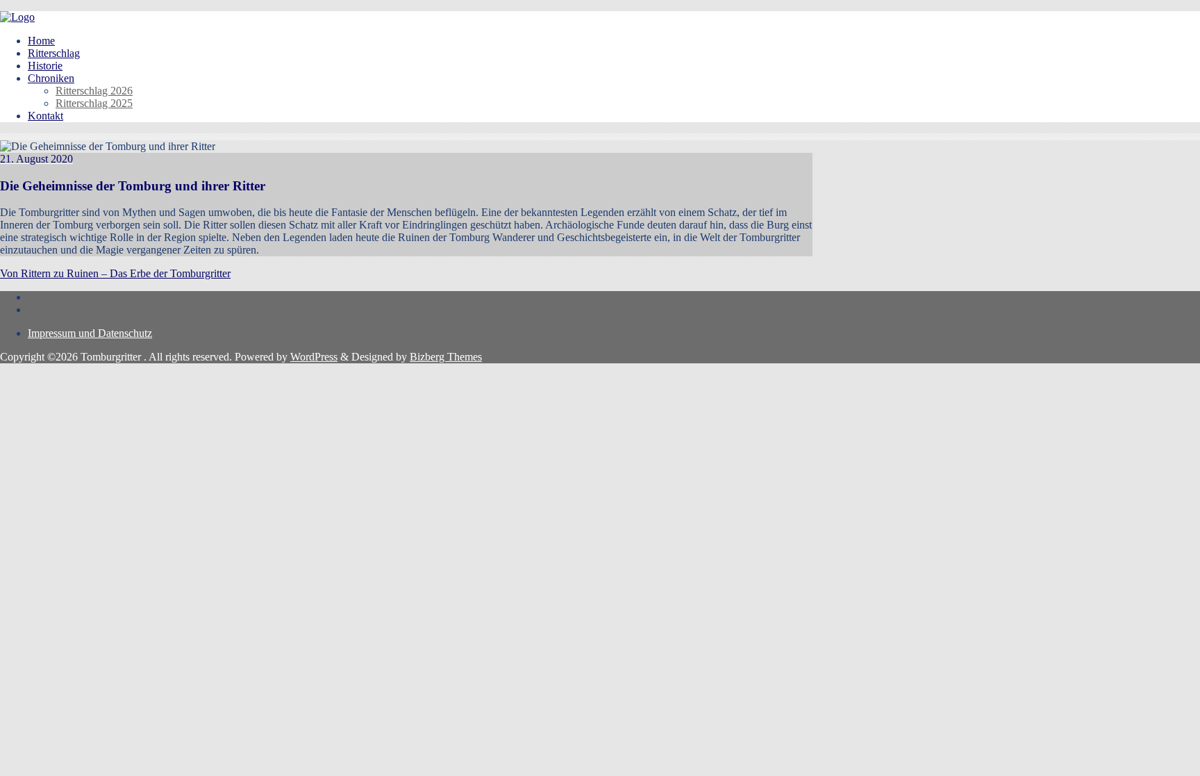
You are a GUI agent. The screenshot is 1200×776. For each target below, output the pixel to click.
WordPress (314, 357)
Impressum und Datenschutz (90, 333)
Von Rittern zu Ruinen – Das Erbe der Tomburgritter (115, 273)
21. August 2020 (36, 159)
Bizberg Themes (446, 357)
